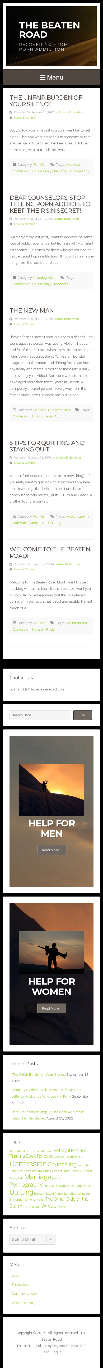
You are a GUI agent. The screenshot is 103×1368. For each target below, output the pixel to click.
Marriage (59, 171)
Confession (22, 171)
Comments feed (24, 1293)
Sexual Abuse (54, 1193)
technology (83, 1193)
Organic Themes (65, 1345)
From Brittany (33, 1171)
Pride (50, 629)
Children (59, 1156)
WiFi (37, 1207)
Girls (46, 1171)
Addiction (73, 164)
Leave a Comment (26, 117)
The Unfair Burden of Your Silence (46, 101)
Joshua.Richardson (71, 112)
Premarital (76, 1185)
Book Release (40, 1156)
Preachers (60, 284)
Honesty (38, 629)
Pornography (78, 171)
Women (62, 1207)
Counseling (41, 171)
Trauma (28, 1207)
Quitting (61, 416)
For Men (39, 164)
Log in (16, 1275)
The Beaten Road (49, 30)
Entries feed (21, 1284)
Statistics (70, 1193)
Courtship (83, 1165)
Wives (49, 1205)
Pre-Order (49, 1185)
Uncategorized (45, 277)
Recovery (39, 1193)
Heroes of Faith (60, 1171)
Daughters (17, 1171)
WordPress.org (24, 1303)
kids (21, 1178)
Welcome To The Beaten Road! (50, 552)
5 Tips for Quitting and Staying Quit (47, 446)
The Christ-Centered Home (27, 1199)
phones (57, 1178)
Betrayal (61, 1150)
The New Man (32, 310)
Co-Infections (76, 623)
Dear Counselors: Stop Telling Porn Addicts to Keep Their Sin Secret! (50, 204)
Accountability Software (25, 1151)
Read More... (51, 850)
